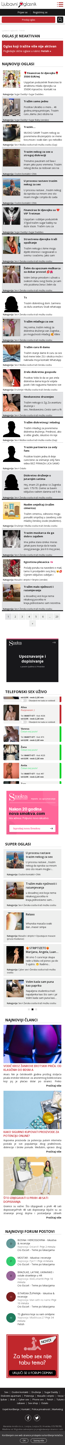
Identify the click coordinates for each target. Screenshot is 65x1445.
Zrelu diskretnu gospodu (40, 372)
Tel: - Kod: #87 (32, 770)
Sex (16, 144)
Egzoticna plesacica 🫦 (38, 562)
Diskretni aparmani (11, 1395)
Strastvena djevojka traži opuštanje (40, 240)
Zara (23, 778)
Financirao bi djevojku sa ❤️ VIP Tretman (42, 211)
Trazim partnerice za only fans (40, 448)
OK (24, 1440)
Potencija (29, 1395)
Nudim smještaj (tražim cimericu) (39, 506)
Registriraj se (40, 12)
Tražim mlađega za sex (38, 321)
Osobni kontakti (22, 173)
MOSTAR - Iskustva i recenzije (34, 1257)
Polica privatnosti (41, 1409)
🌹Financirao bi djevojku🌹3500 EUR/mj (41, 74)
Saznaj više (38, 1440)
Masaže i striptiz (22, 579)
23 (56, 616)
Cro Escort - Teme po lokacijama (36, 1250)
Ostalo (23, 468)
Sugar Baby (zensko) (39, 119)
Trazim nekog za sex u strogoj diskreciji (38, 153)
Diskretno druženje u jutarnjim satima (37, 477)
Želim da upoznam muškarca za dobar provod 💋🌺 (42, 269)
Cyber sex (23, 969)
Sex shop (33, 1403)
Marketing (57, 1409)
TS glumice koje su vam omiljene (36, 1314)
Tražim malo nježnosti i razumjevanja (39, 588)
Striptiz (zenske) (39, 579)
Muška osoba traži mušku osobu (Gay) (38, 144)
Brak (12, 1399)
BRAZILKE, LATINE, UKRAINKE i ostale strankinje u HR (35, 1274)
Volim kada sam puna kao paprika (40, 983)
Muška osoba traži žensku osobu (36, 364)
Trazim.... (30, 127)
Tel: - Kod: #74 (32, 733)
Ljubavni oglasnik (10, 30)
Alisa (24, 702)
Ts (25, 297)
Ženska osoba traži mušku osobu (36, 261)
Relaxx (30, 914)
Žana (24, 742)
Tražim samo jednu (36, 101)
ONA (34, 173)
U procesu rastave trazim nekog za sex (40, 182)
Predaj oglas (28, 19)
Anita (24, 760)
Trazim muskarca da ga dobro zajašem (39, 534)
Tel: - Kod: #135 (33, 752)
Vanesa (25, 723)
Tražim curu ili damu (37, 347)
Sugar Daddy (20, 94)
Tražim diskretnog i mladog (42, 422)
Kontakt (25, 1409)
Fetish (45, 51)
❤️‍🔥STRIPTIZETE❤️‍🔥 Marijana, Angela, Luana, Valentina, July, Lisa (42, 952)
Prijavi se (23, 12)
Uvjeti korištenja (11, 1409)
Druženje (18, 389)
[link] (32, 812)
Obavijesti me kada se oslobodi (42, 717)
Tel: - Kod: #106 (33, 712)
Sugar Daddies (36, 94)
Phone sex (38, 1399)
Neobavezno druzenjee (39, 396)
